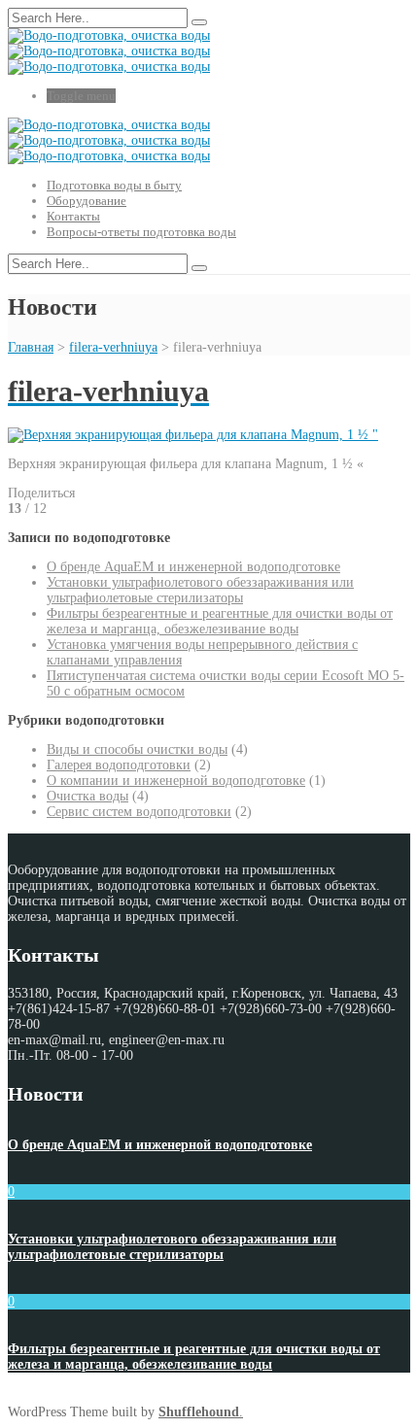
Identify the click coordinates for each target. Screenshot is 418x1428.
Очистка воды (87, 796)
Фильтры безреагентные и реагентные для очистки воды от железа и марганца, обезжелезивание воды (220, 621)
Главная (30, 347)
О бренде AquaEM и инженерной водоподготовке (193, 567)
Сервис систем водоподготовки (139, 811)
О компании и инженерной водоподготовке (176, 780)
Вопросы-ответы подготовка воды (141, 231)
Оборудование (86, 200)
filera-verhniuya (113, 347)
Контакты (73, 216)
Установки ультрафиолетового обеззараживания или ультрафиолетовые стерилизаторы (200, 590)
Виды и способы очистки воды (137, 749)
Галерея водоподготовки (119, 765)
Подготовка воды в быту (114, 185)
